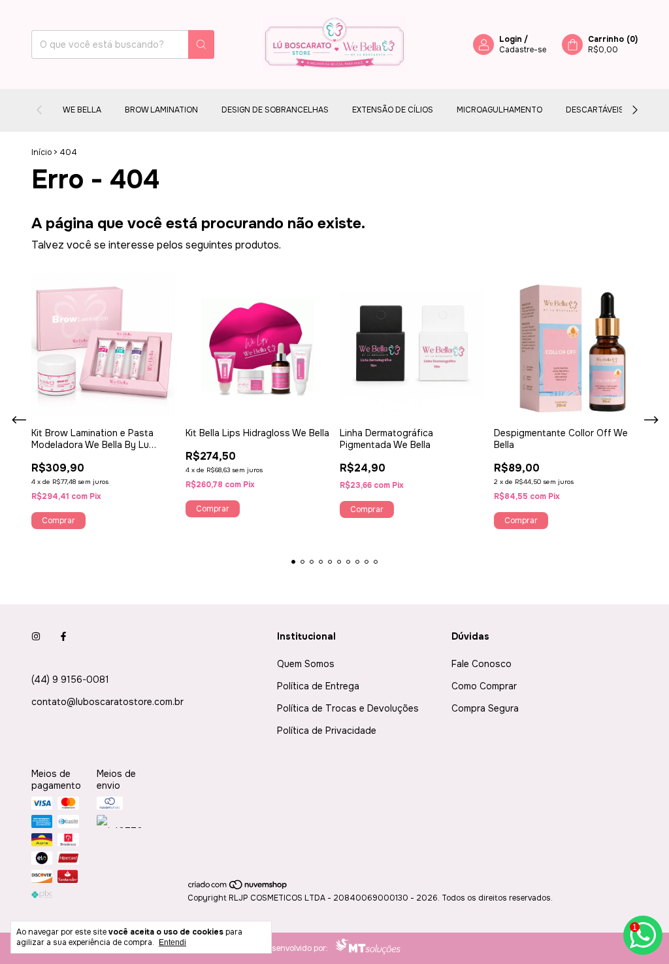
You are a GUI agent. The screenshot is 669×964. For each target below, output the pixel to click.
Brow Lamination (161, 110)
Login (510, 39)
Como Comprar (484, 686)
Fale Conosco (481, 664)
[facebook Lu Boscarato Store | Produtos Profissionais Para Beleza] (63, 636)
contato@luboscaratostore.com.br (107, 702)
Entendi (172, 942)
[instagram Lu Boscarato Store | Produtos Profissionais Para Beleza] (36, 636)
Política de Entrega (318, 686)
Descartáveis (595, 110)
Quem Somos (305, 664)
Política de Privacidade (326, 730)
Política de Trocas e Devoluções (348, 708)
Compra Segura (485, 708)
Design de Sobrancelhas (275, 110)
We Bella (82, 110)
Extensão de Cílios (392, 110)
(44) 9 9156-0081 (70, 679)
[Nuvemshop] (238, 887)
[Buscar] (201, 44)
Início (41, 152)
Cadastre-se (522, 49)
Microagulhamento (499, 110)
